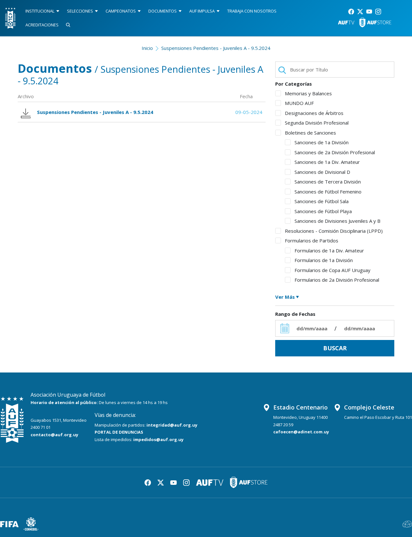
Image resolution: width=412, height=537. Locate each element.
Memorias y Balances (308, 93)
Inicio (147, 48)
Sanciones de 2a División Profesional (335, 152)
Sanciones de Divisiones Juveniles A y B (337, 221)
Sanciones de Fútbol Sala (322, 201)
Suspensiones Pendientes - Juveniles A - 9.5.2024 (215, 48)
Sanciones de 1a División (322, 142)
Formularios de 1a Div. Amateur (329, 250)
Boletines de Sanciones (310, 132)
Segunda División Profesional (317, 122)
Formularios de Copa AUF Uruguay (332, 270)
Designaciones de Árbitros (314, 113)
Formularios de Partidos (311, 240)
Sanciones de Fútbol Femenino (328, 191)
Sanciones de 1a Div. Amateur (327, 162)
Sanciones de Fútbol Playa (323, 211)
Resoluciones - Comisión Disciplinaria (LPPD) (334, 231)
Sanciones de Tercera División (328, 181)
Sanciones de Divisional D (322, 172)
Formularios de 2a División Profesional (337, 280)
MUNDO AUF (299, 103)
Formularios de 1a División (324, 260)
